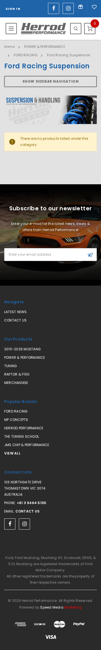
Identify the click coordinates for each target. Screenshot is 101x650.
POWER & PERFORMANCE (44, 46)
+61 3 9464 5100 (31, 502)
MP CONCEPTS (16, 419)
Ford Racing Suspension (68, 55)
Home (9, 46)
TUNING (10, 366)
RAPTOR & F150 (16, 374)
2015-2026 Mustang (22, 349)
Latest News (15, 311)
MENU (11, 28)
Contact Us (15, 320)
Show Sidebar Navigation (50, 81)
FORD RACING (25, 55)
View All (12, 453)
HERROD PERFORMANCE (23, 428)
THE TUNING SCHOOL (21, 436)
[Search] (75, 28)
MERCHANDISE (16, 382)
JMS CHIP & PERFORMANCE (26, 444)
